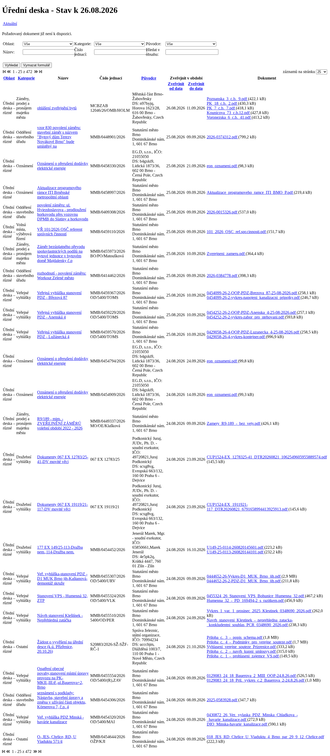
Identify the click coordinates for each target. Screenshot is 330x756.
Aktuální (10, 23)
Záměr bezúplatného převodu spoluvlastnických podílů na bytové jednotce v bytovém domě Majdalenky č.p (61, 253)
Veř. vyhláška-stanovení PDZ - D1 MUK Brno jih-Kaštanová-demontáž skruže (62, 578)
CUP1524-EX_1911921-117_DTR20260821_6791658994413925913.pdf (247, 506)
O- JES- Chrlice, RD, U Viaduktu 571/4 (56, 739)
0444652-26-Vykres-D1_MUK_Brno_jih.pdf (244, 576)
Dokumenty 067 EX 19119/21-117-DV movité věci (62, 506)
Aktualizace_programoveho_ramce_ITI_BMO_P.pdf (250, 192)
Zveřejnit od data (176, 86)
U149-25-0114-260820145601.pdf (235, 547)
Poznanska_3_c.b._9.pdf (227, 99)
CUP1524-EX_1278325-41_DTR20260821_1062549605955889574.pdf (267, 457)
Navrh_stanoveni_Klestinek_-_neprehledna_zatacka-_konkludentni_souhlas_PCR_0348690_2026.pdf (250, 622)
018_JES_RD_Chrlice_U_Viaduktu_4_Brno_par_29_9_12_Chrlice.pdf (265, 737)
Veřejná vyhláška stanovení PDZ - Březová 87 (59, 295)
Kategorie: (82, 44)
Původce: (153, 44)
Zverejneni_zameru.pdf (226, 253)
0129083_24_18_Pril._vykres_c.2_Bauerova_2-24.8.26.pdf (256, 680)
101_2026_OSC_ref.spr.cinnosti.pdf (237, 231)
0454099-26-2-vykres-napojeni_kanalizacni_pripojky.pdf (254, 297)
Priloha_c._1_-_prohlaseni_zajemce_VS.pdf (243, 656)
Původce (148, 78)
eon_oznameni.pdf (222, 166)
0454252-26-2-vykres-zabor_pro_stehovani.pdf (246, 317)
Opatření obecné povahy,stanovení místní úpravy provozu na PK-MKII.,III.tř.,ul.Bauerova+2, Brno (63, 677)
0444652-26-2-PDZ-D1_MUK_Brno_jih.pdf (244, 581)
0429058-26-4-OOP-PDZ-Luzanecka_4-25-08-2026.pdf (253, 332)
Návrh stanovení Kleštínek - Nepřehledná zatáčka (60, 617)
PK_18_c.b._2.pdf (222, 103)
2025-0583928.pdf (222, 700)
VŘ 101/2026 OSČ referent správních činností (59, 231)
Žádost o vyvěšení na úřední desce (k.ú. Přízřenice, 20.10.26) (60, 647)
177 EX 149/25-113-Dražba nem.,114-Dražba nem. (60, 549)
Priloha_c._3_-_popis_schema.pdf (235, 637)
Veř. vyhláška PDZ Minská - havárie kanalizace (60, 719)
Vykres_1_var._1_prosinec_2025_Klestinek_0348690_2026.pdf (259, 611)
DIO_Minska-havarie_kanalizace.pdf (237, 724)
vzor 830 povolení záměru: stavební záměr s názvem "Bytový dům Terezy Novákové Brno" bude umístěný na (59, 136)
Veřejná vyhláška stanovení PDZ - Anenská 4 (59, 314)
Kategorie (26, 78)
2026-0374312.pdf (222, 137)
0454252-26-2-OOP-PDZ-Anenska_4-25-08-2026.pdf (252, 312)
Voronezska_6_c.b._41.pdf (229, 117)
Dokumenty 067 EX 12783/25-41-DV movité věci (62, 459)
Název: (8, 52)
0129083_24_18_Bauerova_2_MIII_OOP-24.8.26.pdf (252, 675)
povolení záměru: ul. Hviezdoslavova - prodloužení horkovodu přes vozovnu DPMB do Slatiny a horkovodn (62, 212)
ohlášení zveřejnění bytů (57, 108)
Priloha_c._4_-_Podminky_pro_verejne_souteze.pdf (250, 642)
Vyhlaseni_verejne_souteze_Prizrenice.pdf (242, 646)
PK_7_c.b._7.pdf (221, 108)
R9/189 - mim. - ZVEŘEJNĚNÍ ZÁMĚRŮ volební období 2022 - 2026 (59, 423)
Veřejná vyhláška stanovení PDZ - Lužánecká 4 (59, 334)
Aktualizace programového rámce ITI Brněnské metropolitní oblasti (59, 192)
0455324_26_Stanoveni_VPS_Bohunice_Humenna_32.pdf (256, 596)
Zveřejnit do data (196, 86)
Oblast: (8, 44)
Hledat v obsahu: (153, 52)
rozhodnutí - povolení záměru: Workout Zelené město (61, 275)
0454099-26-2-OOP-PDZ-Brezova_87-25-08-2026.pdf (252, 293)
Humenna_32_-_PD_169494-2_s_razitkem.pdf (246, 600)
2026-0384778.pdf (222, 275)
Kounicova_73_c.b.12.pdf (229, 112)
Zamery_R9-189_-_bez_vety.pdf (234, 423)
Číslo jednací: (80, 52)
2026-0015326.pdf (222, 212)
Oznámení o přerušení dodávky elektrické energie (62, 165)
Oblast (9, 78)
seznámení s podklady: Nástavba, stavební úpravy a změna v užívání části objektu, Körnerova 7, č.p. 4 (61, 700)
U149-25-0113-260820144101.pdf (235, 552)
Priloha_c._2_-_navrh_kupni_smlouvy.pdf (242, 651)
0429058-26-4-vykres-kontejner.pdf (236, 337)
